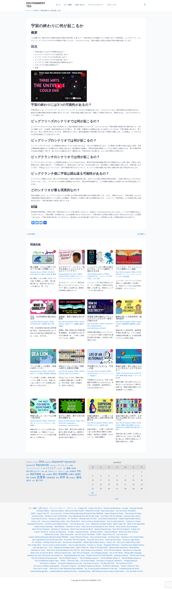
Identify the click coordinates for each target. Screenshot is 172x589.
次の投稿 (141, 234)
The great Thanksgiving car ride (70, 563)
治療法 (71, 474)
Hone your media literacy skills (53, 521)
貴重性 (32, 425)
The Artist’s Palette (88, 561)
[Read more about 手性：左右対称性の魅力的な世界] (43, 307)
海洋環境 (46, 373)
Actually (125, 508)
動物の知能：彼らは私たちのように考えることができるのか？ (129, 368)
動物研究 (132, 324)
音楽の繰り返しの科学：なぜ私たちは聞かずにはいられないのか (129, 418)
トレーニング (103, 373)
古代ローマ (61, 471)
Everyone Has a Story (132, 516)
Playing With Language (132, 553)
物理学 (78, 474)
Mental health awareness (43, 527)
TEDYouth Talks (73, 561)
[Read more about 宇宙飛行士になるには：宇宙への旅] (100, 356)
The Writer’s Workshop (110, 566)
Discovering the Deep (133, 513)
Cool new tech (56, 513)
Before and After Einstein (67, 421)
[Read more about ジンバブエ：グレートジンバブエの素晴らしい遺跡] (129, 257)
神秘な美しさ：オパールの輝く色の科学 (43, 417)
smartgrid (102, 328)
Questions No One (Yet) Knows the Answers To (45, 555)
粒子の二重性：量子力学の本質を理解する (72, 417)
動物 (43, 471)
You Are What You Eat (134, 571)
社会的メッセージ (133, 375)
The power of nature (91, 563)
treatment (75, 373)
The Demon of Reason (48, 563)
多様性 (67, 471)
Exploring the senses (39, 519)
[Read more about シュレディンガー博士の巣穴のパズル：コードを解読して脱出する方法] (100, 257)
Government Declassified (107, 519)
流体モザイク (69, 324)
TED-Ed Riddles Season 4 (131, 558)
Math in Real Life (119, 524)
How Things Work (93, 323)
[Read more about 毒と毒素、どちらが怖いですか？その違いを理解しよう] (43, 257)
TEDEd (44, 272)
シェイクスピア (48, 468)
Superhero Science (121, 555)
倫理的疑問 (125, 324)
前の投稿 (30, 234)
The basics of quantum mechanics (109, 561)
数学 (43, 474)
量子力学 (39, 480)
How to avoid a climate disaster (93, 521)
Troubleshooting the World (129, 569)
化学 (49, 324)
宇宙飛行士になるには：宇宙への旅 (100, 367)
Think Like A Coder (40, 569)
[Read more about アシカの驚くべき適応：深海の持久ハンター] (43, 356)
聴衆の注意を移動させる (129, 425)
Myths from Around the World (81, 529)
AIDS (66, 373)
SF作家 (72, 276)
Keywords (42, 465)
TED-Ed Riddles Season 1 (95, 274)
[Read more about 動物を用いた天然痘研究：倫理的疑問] (129, 307)
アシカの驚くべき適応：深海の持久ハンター (43, 367)
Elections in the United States (56, 516)
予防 (64, 468)
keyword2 (70, 461)
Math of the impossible (136, 524)
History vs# (35, 521)
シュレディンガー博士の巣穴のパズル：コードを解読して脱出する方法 (100, 269)
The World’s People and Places (89, 566)
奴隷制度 (73, 471)
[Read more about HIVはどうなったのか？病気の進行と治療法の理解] (72, 356)
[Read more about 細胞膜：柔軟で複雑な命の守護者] (72, 307)
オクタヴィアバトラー (73, 278)
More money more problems (127, 527)
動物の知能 (123, 375)
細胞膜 (76, 324)
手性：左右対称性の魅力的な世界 (43, 317)
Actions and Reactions (112, 508)
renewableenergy (93, 328)
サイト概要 (68, 5)
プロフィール (111, 5)
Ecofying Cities (37, 516)
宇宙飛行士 (92, 376)
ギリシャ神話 (69, 465)
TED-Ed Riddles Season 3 (110, 558)
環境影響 (33, 477)
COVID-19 (29, 462)
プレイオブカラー (45, 423)
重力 (33, 480)
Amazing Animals (136, 508)
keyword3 (30, 465)
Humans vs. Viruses (133, 521)
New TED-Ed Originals (123, 272)
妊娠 (106, 425)
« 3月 (116, 499)
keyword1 (58, 461)
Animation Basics (42, 511)
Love (88, 524)
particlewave (63, 425)
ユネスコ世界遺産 (123, 276)
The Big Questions (130, 561)
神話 (57, 478)
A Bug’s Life (82, 508)
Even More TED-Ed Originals (39, 322)
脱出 (98, 278)
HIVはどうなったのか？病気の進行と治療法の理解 (71, 367)
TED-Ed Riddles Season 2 (89, 558)
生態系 (41, 477)
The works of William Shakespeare (46, 566)
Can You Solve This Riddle (126, 511)
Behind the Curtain (93, 511)
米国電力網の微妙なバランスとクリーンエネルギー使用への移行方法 (100, 318)
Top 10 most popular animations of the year (100, 569)
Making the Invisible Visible (101, 524)
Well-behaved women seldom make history (108, 571)
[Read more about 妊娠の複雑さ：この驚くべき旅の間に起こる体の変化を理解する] (100, 406)
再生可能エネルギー (33, 471)
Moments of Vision (73, 527)
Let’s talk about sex (77, 524)
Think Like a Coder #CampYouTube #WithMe (66, 569)
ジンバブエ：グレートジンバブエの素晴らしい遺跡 (129, 268)
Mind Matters (60, 527)
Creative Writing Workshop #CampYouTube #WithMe (83, 513)
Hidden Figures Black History (130, 519)
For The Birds (73, 519)
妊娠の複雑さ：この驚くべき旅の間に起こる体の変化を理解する (100, 418)
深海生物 (53, 373)
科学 (62, 477)
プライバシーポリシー (96, 5)
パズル (94, 278)
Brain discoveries (107, 511)
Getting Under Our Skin (88, 519)
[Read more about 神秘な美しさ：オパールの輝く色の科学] (43, 406)
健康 (68, 468)
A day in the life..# (95, 508)
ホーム (58, 5)
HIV (70, 373)
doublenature (71, 423)
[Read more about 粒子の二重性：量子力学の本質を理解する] (72, 406)
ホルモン (96, 425)
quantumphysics (73, 425)
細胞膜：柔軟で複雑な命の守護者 (72, 317)
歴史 (55, 474)
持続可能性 (35, 474)
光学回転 (44, 324)
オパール (36, 423)
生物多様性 (50, 478)
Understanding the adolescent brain (63, 571)
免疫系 (102, 425)
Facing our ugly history (57, 519)
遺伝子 (28, 480)
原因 (46, 471)
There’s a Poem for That (130, 566)
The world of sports (68, 566)
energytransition (96, 326)
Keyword (48, 462)
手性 (52, 324)
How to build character (115, 521)
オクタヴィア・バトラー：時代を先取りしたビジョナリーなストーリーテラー (72, 269)
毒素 (54, 274)
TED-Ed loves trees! (137, 555)
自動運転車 (72, 477)
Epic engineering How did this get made (84, 516)
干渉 (53, 423)
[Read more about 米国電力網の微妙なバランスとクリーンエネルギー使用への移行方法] (100, 307)
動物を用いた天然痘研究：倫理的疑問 (129, 317)
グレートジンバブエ (128, 274)
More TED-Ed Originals (40, 529)
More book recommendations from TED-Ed (98, 527)
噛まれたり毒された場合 (42, 274)
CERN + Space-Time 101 (40, 513)
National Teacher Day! (102, 529)
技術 (27, 474)
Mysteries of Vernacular (60, 529)
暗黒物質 (49, 474)
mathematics (53, 465)
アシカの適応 (39, 373)
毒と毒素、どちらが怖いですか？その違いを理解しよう (43, 268)
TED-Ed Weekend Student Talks (47, 561)
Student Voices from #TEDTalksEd (99, 555)
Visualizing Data (84, 571)
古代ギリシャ (52, 471)
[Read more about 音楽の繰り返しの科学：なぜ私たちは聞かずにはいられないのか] (129, 406)
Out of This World (116, 553)
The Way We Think (127, 373)
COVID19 (35, 462)
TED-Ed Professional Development (44, 558)
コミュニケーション (33, 468)
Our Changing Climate (99, 553)
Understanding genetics (39, 571)
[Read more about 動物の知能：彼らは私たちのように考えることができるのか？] (129, 356)
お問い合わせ (79, 5)
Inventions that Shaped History (56, 524)
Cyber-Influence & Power (114, 513)
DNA (41, 461)
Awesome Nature (35, 272)
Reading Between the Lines (67, 274)
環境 (27, 478)
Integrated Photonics (35, 524)
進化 (79, 477)
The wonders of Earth (124, 563)
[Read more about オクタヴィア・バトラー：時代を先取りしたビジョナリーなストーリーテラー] (72, 257)
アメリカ (60, 465)
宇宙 (79, 471)
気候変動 (63, 474)
